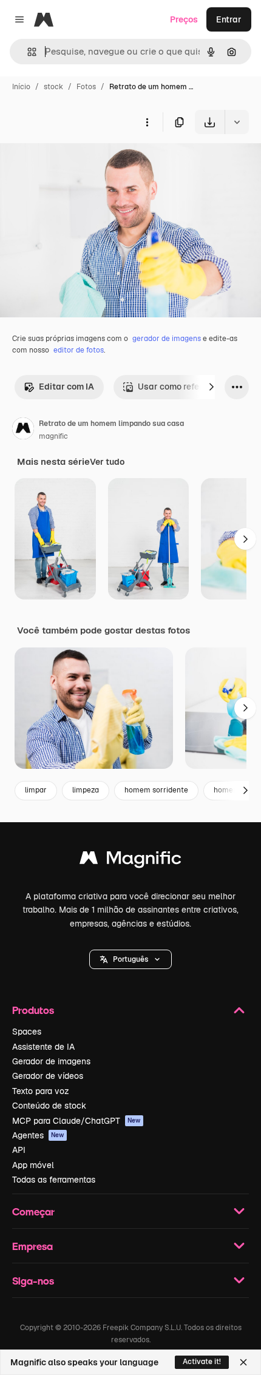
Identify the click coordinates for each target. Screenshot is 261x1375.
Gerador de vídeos (47, 1075)
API (18, 1149)
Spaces (26, 1031)
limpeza (85, 790)
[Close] (243, 1362)
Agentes (38, 1135)
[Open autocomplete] (27, 51)
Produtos (33, 1010)
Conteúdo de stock (49, 1105)
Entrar (229, 19)
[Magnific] (130, 860)
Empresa (32, 1246)
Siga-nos (33, 1280)
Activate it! (202, 1362)
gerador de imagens (166, 338)
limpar (36, 790)
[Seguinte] (211, 387)
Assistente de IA (43, 1046)
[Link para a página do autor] (23, 430)
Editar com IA (66, 386)
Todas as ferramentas (53, 1179)
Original (78, 162)
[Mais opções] (147, 122)
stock (53, 87)
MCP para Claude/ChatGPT (76, 1120)
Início (21, 87)
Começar (33, 1211)
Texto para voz (40, 1091)
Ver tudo (107, 461)
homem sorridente (156, 790)
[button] (130, 959)
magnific (53, 436)
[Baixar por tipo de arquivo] (237, 122)
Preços (184, 19)
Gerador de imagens (51, 1061)
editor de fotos (78, 350)
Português (130, 959)
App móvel (33, 1165)
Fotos (86, 87)
